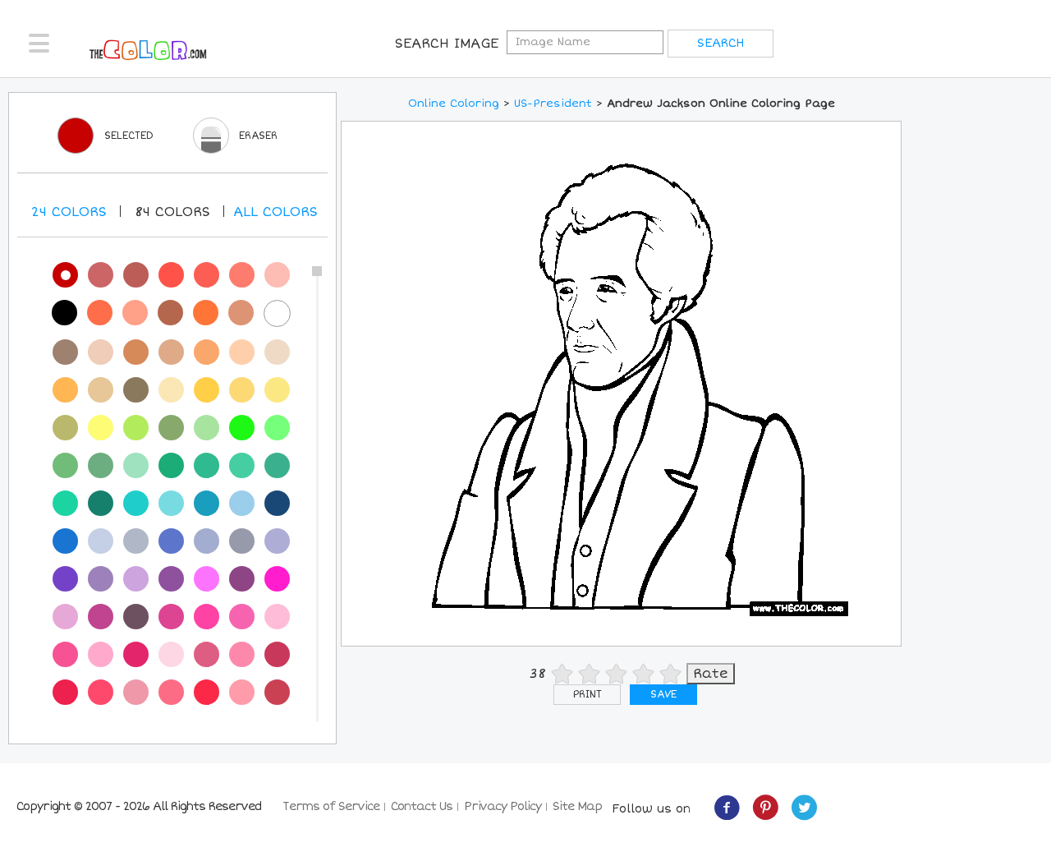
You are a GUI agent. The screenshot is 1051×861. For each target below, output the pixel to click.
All (275, 212)
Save (663, 694)
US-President (553, 103)
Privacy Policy (502, 806)
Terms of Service (330, 806)
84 (172, 212)
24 (69, 212)
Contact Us (421, 806)
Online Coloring (453, 103)
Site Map (577, 806)
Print (587, 694)
